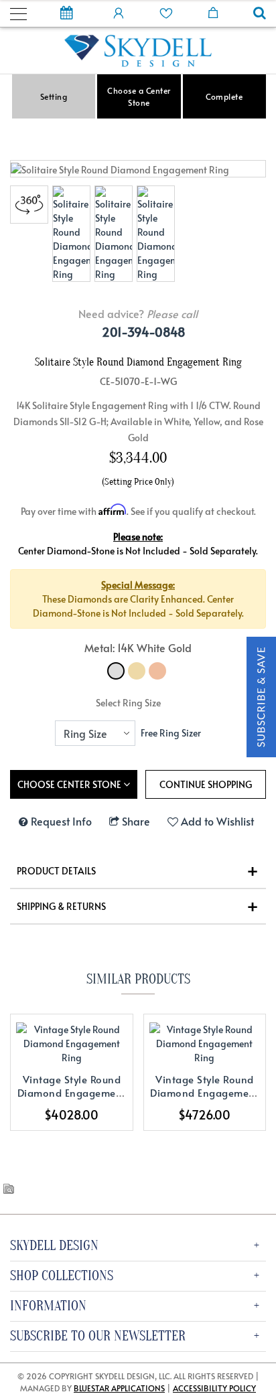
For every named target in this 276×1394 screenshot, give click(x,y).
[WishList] (166, 12)
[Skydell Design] (138, 49)
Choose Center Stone (70, 784)
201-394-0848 (144, 331)
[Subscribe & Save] (261, 695)
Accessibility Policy (214, 1388)
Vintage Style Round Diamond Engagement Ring (71, 1092)
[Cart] (213, 12)
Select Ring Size (128, 702)
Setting (54, 96)
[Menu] (18, 11)
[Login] (118, 12)
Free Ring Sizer (171, 732)
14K (116, 671)
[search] (259, 14)
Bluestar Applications (119, 1388)
